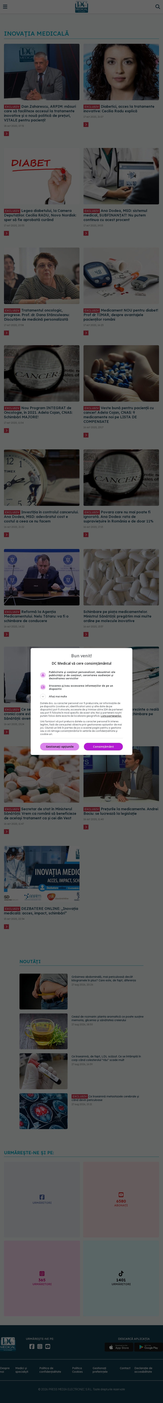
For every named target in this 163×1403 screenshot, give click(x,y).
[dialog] (81, 701)
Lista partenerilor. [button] (111, 715)
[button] (81, 696)
